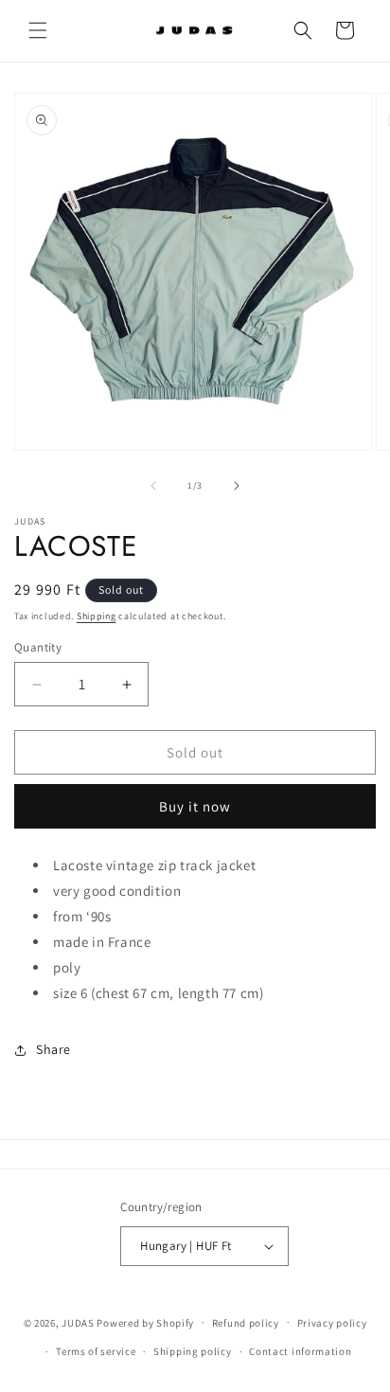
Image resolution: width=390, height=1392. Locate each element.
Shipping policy (192, 1351)
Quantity (38, 647)
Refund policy (245, 1323)
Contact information (300, 1351)
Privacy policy (332, 1323)
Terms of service (95, 1351)
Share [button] (53, 1049)
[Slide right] (236, 486)
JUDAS (78, 1322)
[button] (38, 30)
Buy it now (195, 806)
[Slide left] (153, 486)
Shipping (96, 616)
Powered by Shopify (145, 1322)
